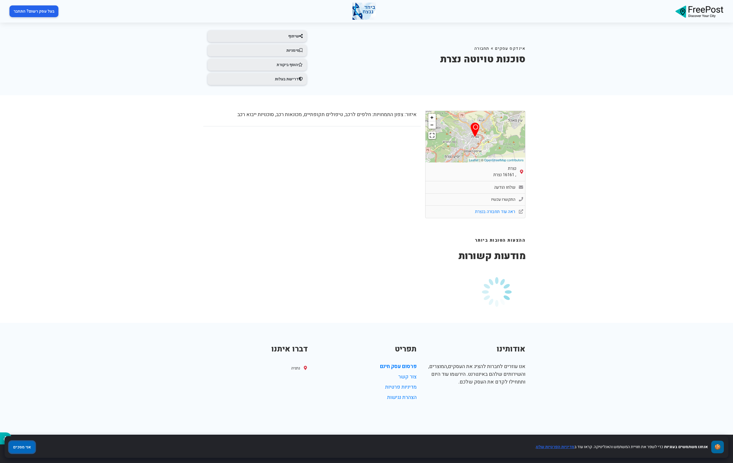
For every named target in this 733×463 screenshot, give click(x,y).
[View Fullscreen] (432, 135)
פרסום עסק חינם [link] (398, 366)
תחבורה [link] (481, 48)
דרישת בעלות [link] (287, 79)
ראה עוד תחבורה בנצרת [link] (495, 211)
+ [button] (432, 117)
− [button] (432, 125)
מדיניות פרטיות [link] (401, 387)
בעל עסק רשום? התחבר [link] (33, 11)
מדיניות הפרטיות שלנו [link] (555, 447)
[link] (699, 11)
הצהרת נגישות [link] (402, 397)
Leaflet (473, 160)
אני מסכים (22, 447)
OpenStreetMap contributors (504, 160)
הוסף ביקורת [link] (287, 65)
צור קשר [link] (407, 377)
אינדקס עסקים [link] (510, 48)
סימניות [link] (292, 50)
